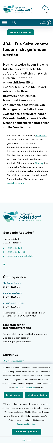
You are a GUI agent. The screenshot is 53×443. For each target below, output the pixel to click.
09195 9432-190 (16, 252)
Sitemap (39, 163)
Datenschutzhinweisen (25, 387)
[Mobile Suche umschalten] (14, 22)
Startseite (40, 135)
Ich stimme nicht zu (37, 395)
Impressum (26, 440)
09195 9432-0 (15, 248)
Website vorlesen (19, 32)
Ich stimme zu (13, 395)
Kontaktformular (16, 183)
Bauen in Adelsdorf (15, 361)
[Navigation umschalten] (4, 22)
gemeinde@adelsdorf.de (20, 256)
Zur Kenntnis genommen (26, 431)
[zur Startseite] (17, 9)
